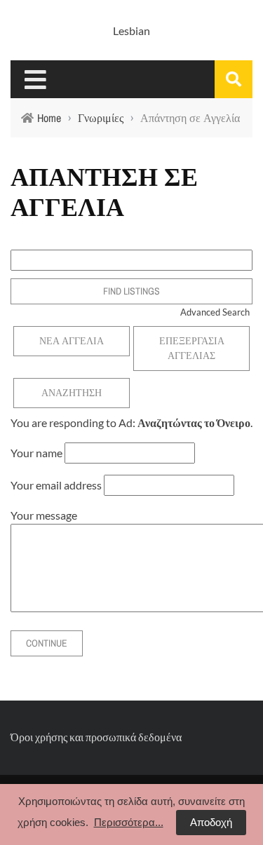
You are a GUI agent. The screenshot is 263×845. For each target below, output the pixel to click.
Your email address (56, 485)
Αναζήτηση (71, 392)
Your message (44, 515)
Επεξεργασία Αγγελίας (191, 348)
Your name (36, 452)
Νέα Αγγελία (71, 340)
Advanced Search (215, 312)
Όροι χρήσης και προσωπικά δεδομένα (96, 736)
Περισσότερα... (128, 822)
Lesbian (131, 30)
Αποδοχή (211, 822)
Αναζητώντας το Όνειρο (193, 422)
